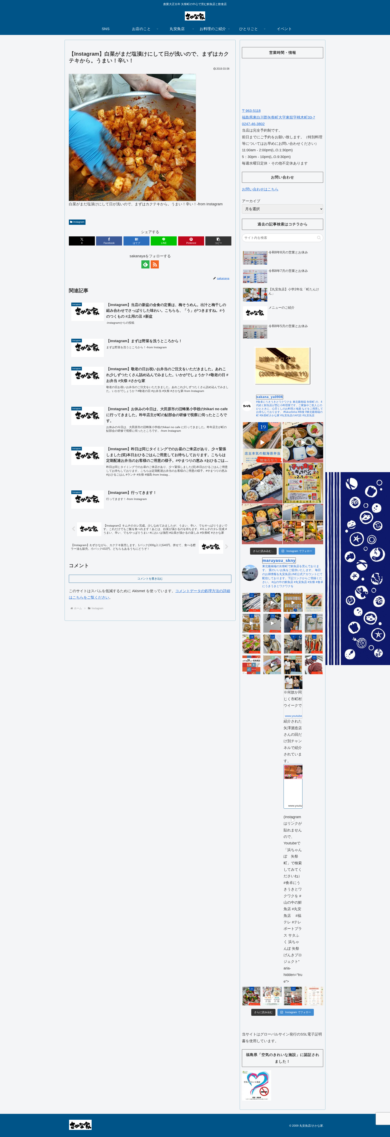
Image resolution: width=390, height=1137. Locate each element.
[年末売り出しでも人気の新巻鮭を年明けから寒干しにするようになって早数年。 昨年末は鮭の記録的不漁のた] (313, 644)
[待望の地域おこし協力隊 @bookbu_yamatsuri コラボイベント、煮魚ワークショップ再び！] (251, 665)
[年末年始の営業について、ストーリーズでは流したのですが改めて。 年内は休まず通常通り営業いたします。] (313, 996)
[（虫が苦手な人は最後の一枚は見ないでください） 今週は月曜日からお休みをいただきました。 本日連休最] (293, 623)
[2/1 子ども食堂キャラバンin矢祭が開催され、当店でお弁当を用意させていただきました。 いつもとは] (262, 483)
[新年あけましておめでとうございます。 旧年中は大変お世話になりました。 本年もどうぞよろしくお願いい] (303, 524)
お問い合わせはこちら (260, 189)
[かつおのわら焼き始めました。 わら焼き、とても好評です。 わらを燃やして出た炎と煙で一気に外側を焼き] (251, 644)
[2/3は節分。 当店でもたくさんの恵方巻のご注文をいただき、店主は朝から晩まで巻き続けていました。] (272, 665)
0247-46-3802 (253, 124)
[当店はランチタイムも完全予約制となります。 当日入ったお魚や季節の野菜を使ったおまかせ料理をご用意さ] (303, 442)
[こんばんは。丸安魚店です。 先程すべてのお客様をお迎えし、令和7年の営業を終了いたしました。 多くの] (293, 996)
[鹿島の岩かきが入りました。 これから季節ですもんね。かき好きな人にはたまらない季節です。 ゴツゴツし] (272, 644)
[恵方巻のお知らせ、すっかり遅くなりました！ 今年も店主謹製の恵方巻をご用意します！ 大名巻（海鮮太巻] (272, 996)
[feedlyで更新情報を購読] (145, 264)
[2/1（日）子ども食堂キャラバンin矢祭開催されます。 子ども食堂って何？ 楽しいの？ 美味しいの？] (303, 483)
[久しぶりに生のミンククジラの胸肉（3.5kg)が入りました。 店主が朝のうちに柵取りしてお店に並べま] (313, 665)
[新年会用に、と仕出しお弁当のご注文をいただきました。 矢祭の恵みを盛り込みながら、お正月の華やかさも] (262, 524)
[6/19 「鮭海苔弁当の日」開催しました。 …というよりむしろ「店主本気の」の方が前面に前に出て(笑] (262, 442)
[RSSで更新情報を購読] (155, 264)
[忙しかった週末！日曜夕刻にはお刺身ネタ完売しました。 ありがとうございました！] (293, 602)
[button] (218, 241)
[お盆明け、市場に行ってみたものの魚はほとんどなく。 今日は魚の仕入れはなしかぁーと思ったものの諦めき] (251, 602)
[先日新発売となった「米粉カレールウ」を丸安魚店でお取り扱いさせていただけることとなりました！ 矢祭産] (313, 623)
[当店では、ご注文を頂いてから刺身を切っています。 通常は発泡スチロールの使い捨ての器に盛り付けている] (251, 996)
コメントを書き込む (150, 578)
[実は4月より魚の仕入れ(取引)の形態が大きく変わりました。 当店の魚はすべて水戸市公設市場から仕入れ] (293, 644)
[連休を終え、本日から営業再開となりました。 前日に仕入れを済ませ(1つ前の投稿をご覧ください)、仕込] (272, 623)
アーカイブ (251, 201)
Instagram (78, 222)
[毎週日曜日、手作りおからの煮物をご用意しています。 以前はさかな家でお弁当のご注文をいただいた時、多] (251, 623)
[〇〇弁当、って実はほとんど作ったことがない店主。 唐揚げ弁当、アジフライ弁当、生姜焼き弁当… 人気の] (313, 602)
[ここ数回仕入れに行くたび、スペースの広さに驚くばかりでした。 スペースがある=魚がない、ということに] (272, 602)
